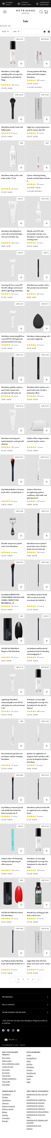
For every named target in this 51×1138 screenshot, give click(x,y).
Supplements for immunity (36, 1103)
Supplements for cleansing (36, 1109)
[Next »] (38, 979)
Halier (29, 1061)
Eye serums (6, 1073)
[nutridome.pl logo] (25, 12)
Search (22, 1045)
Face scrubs (6, 1082)
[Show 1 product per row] (44, 31)
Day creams (6, 1058)
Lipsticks (5, 1115)
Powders (5, 1097)
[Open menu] (5, 11)
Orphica (29, 1070)
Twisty (29, 1079)
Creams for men (7, 1067)
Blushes (4, 1112)
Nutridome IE (9, 1045)
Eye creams (6, 1070)
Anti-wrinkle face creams (10, 1064)
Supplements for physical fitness (38, 1112)
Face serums (6, 1076)
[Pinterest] (8, 1030)
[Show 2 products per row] (49, 31)
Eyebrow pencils (7, 1109)
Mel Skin (29, 1064)
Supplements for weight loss (36, 1100)
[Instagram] (13, 1030)
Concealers (6, 1118)
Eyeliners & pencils (8, 1106)
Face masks (6, 1085)
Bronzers (5, 1121)
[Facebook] (3, 1030)
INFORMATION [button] (7, 997)
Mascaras (5, 1103)
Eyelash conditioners (9, 1079)
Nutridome (3, 26)
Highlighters (6, 1100)
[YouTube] (18, 1030)
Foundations (6, 1094)
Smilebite (30, 1076)
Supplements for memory (35, 1106)
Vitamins (30, 1129)
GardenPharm (31, 1058)
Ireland (12, 1040)
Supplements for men (34, 1126)
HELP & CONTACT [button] (8, 1005)
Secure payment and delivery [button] (14, 1012)
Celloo (29, 1055)
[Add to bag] (21, 64)
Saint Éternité (31, 1073)
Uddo (28, 1082)
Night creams (6, 1061)
